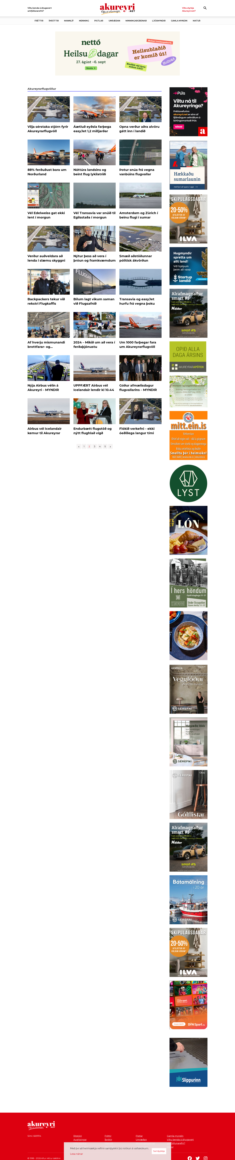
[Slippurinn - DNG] (188, 1063)
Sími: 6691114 (34, 1136)
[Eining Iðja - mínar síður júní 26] (188, 436)
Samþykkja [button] (159, 1151)
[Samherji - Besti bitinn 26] (188, 636)
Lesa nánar (76, 1153)
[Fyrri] (78, 446)
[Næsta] (110, 446)
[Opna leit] (205, 7)
